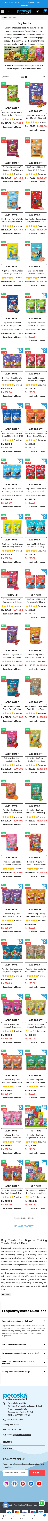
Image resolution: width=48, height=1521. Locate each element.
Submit (37, 1473)
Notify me (12, 595)
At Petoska (28, 1258)
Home (4, 17)
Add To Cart (12, 108)
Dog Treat (12, 17)
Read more (6, 1294)
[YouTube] (39, 1483)
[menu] (2, 11)
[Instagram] (6, 1483)
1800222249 (18, 1420)
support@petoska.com (22, 1435)
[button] (22, 76)
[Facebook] (14, 1483)
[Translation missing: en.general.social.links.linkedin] (31, 1483)
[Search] (9, 11)
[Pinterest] (23, 1483)
